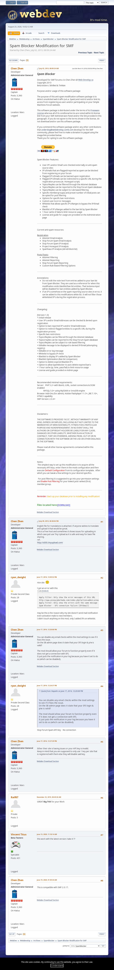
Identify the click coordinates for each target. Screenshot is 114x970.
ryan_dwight (18, 577)
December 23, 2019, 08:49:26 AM (49, 797)
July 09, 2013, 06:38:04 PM (48, 521)
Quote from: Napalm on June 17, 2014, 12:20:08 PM (62, 691)
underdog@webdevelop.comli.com (57, 129)
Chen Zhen (17, 68)
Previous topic (85, 52)
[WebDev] (13, 108)
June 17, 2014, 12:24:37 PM (47, 685)
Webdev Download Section (48, 512)
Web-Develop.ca (85, 80)
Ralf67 (14, 797)
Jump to (66, 946)
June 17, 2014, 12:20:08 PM (47, 629)
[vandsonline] (13, 867)
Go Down (13, 60)
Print (101, 60)
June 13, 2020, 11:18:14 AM (47, 834)
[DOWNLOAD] (63, 505)
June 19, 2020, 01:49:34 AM (47, 880)
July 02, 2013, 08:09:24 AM (49, 68)
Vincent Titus (18, 834)
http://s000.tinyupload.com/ (50, 542)
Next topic (99, 52)
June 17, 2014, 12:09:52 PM (47, 577)
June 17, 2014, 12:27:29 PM (47, 741)
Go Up (11, 934)
